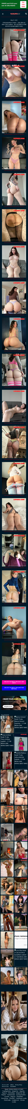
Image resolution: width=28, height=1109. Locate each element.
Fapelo (3, 1095)
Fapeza (13, 1096)
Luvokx (6, 1096)
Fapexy (4, 1093)
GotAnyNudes (21, 1095)
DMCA (12, 1084)
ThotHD (12, 1098)
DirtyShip (11, 1093)
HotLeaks (7, 1100)
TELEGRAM (13, 1086)
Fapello (22, 1091)
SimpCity (15, 1091)
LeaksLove (15, 1100)
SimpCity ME (20, 1093)
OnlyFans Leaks (21, 1098)
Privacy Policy (18, 1084)
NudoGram (11, 1095)
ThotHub (20, 1096)
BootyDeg (4, 1098)
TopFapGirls (6, 1091)
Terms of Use (5, 1086)
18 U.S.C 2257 (5, 1084)
